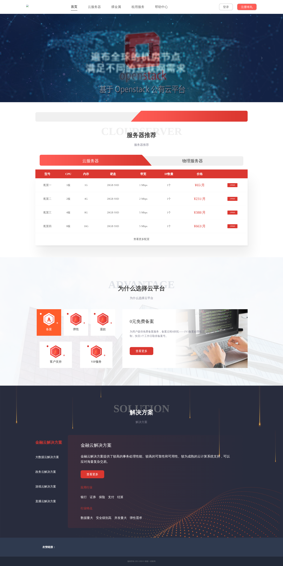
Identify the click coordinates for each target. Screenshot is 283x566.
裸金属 (116, 7)
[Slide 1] (139, 99)
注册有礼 (247, 7)
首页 (74, 7)
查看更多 (141, 351)
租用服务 (137, 7)
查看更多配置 (141, 239)
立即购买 (232, 185)
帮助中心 (161, 7)
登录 (226, 7)
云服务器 (94, 7)
